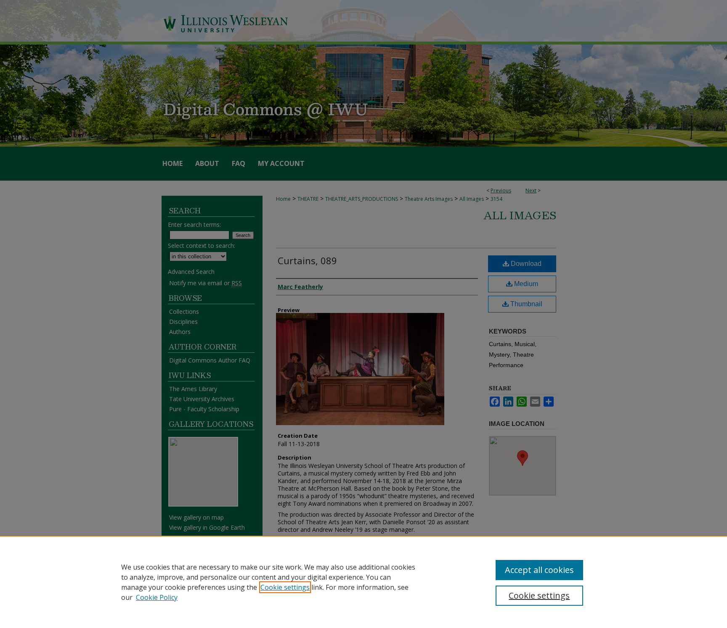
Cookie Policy (157, 597)
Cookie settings (285, 587)
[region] (363, 582)
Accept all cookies (539, 569)
